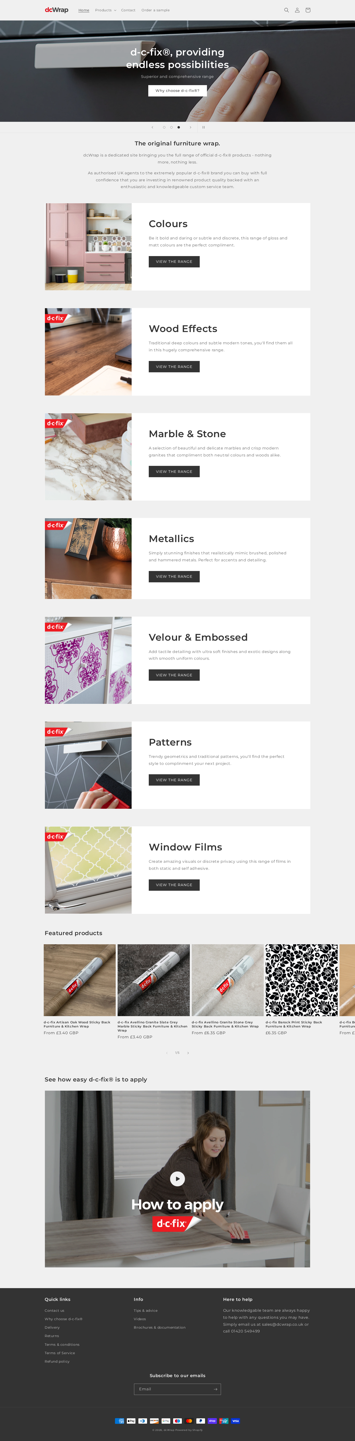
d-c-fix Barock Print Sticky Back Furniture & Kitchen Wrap (294, 1024)
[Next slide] (190, 127)
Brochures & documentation (159, 1327)
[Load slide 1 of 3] (164, 127)
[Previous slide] (152, 127)
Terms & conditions (62, 1344)
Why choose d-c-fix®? (178, 90)
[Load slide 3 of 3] (178, 127)
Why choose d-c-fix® (63, 1319)
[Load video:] (177, 1179)
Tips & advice (145, 1310)
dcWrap (169, 1430)
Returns (52, 1336)
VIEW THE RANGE (174, 261)
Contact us (54, 1310)
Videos (140, 1319)
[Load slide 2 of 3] (171, 127)
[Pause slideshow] (202, 127)
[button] (105, 10)
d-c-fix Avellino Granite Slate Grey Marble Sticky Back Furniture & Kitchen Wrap (153, 1026)
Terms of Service (60, 1353)
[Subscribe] (215, 1389)
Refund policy (57, 1361)
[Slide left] (167, 1053)
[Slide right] (188, 1053)
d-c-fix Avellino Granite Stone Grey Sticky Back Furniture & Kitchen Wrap (225, 1024)
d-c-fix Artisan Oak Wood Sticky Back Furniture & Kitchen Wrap (77, 1024)
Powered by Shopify (189, 1430)
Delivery (52, 1327)
